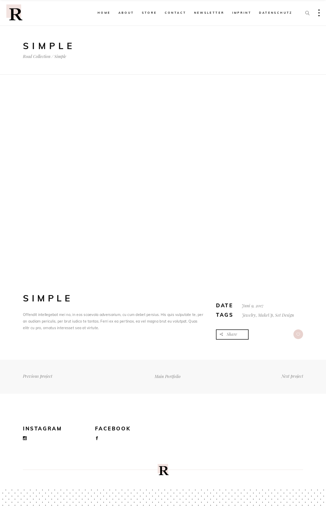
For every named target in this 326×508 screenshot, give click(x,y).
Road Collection (36, 56)
